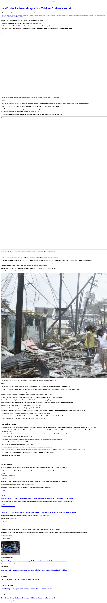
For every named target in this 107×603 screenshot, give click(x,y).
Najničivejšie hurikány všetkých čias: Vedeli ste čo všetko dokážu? (36, 8)
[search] (53, 535)
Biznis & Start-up (44, 3)
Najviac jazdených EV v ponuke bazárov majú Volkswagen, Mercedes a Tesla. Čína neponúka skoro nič (34, 467)
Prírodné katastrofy (100, 15)
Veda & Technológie (33, 3)
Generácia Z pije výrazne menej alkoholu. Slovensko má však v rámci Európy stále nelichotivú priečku (34, 481)
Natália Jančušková (23, 15)
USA (2, 16)
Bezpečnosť (42, 15)
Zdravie (64, 3)
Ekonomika (62, 15)
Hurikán (71, 15)
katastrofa (75, 15)
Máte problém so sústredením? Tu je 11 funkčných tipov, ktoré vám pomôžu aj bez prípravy (30, 529)
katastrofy (81, 15)
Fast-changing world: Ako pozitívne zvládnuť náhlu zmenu (20, 579)
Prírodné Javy (92, 15)
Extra (66, 15)
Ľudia (59, 3)
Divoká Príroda (49, 15)
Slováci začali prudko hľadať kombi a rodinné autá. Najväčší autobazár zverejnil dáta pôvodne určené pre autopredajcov (40, 512)
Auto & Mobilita (53, 3)
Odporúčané (70, 3)
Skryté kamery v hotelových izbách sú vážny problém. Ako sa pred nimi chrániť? (27, 589)
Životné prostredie (18, 16)
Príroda (86, 15)
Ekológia (56, 15)
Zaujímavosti (10, 16)
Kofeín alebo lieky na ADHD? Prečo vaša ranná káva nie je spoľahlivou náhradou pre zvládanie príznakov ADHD (37, 498)
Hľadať (76, 3)
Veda (5, 16)
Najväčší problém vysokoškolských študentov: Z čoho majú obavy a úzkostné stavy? (28, 598)
